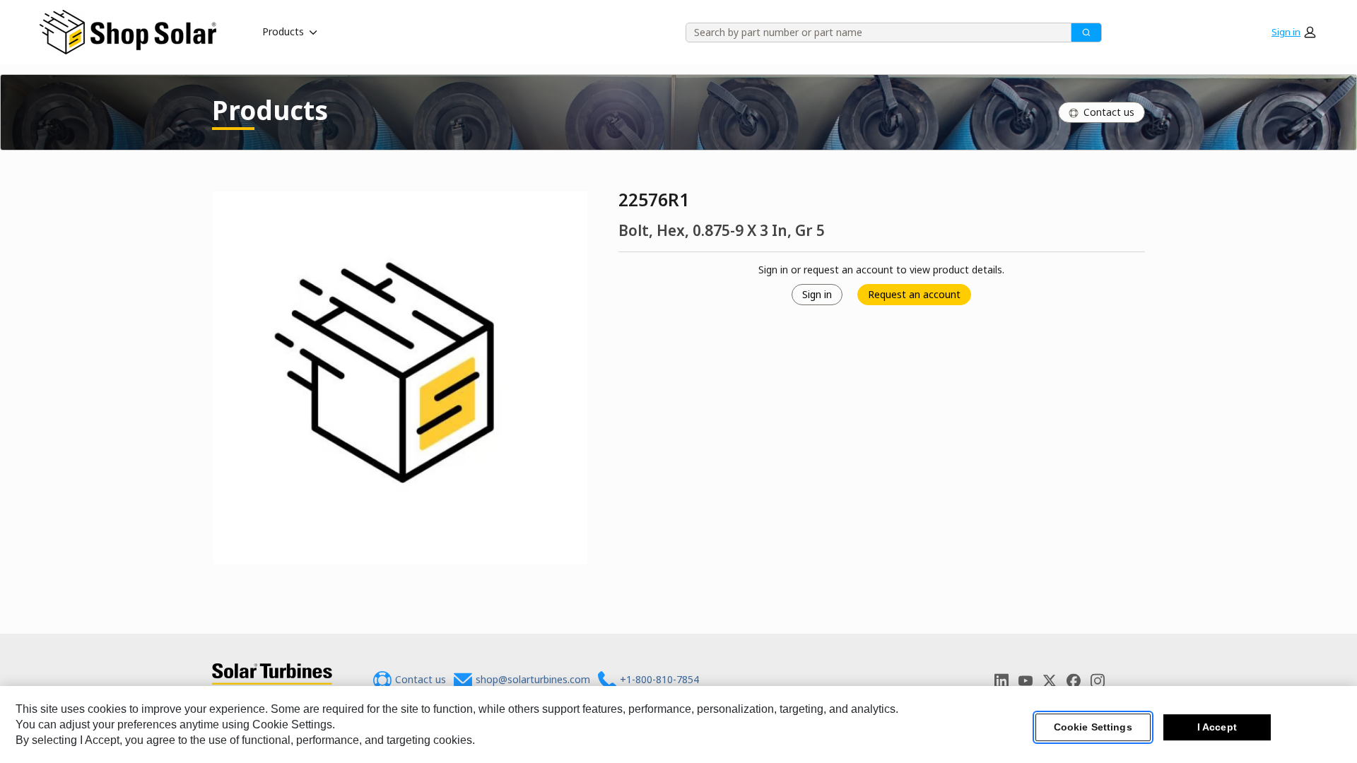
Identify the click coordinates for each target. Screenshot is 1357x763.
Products (283, 31)
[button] (1293, 31)
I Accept (1217, 727)
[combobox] (873, 32)
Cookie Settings (1093, 727)
